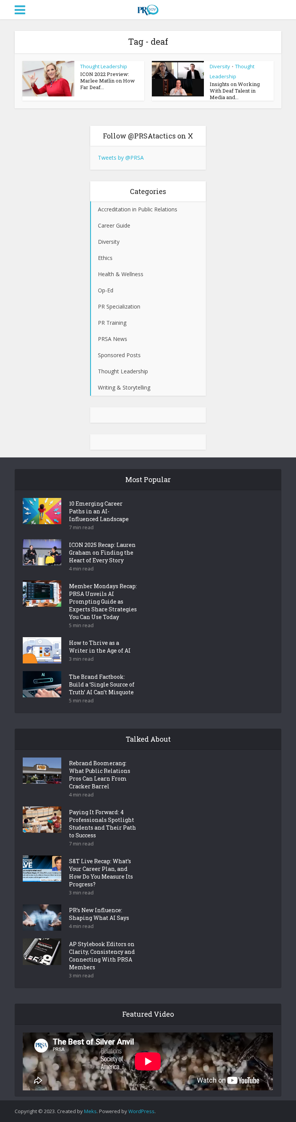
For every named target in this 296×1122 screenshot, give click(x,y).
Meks (90, 1111)
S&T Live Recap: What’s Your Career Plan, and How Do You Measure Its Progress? (101, 872)
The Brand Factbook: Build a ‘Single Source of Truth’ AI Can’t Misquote (102, 684)
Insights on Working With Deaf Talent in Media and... (235, 91)
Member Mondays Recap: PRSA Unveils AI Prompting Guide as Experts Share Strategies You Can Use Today (103, 601)
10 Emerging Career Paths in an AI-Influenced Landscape (99, 511)
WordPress (141, 1111)
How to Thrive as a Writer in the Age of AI (100, 646)
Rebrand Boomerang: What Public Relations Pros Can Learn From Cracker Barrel (99, 774)
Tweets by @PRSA (121, 157)
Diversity (220, 66)
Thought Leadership (103, 66)
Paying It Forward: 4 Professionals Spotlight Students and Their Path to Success (102, 823)
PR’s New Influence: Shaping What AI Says (99, 913)
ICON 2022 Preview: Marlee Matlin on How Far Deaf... (107, 81)
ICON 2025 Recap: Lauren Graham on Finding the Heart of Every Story (102, 552)
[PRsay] (147, 8)
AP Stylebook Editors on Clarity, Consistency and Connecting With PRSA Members (102, 955)
